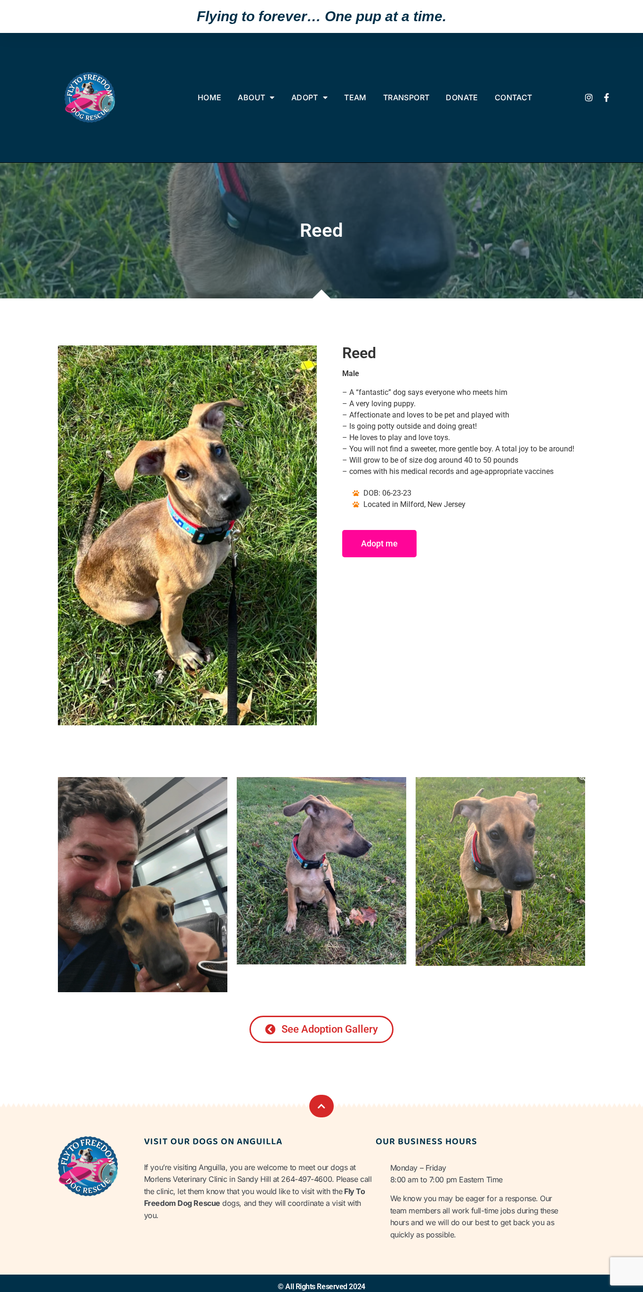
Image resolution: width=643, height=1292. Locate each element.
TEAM (355, 97)
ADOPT (304, 97)
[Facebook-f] (607, 97)
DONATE (462, 97)
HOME (210, 97)
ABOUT (251, 97)
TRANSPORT (406, 97)
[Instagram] (589, 97)
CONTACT (513, 97)
